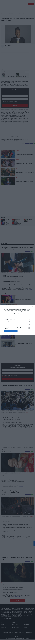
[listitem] (17, 319)
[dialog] (17, 320)
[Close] (33, 307)
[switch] (29, 321)
